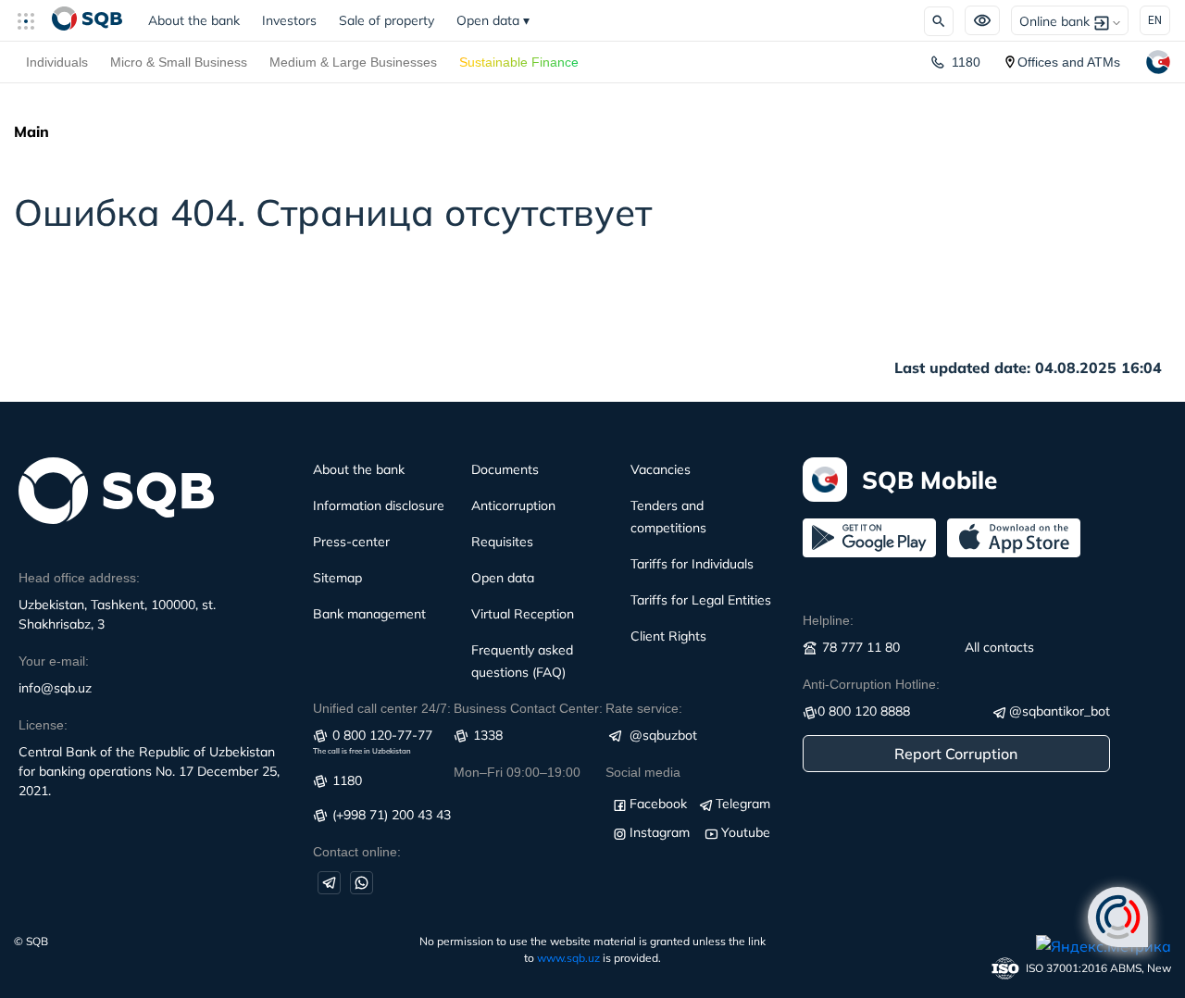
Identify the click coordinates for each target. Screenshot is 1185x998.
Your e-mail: (54, 661)
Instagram (660, 832)
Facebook (658, 803)
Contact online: (357, 851)
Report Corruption (955, 753)
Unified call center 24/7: (382, 708)
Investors (289, 20)
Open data (493, 20)
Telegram (743, 803)
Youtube (745, 832)
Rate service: (643, 708)
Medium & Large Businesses (353, 62)
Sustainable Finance (519, 62)
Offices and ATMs (1068, 62)
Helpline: (828, 620)
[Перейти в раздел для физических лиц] (87, 20)
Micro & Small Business (178, 62)
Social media (642, 772)
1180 (966, 62)
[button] (33, 20)
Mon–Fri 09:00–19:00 (517, 772)
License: (43, 724)
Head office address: (79, 577)
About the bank (194, 20)
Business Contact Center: (528, 708)
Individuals (57, 62)
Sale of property (386, 20)
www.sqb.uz (568, 958)
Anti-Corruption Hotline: (871, 684)
